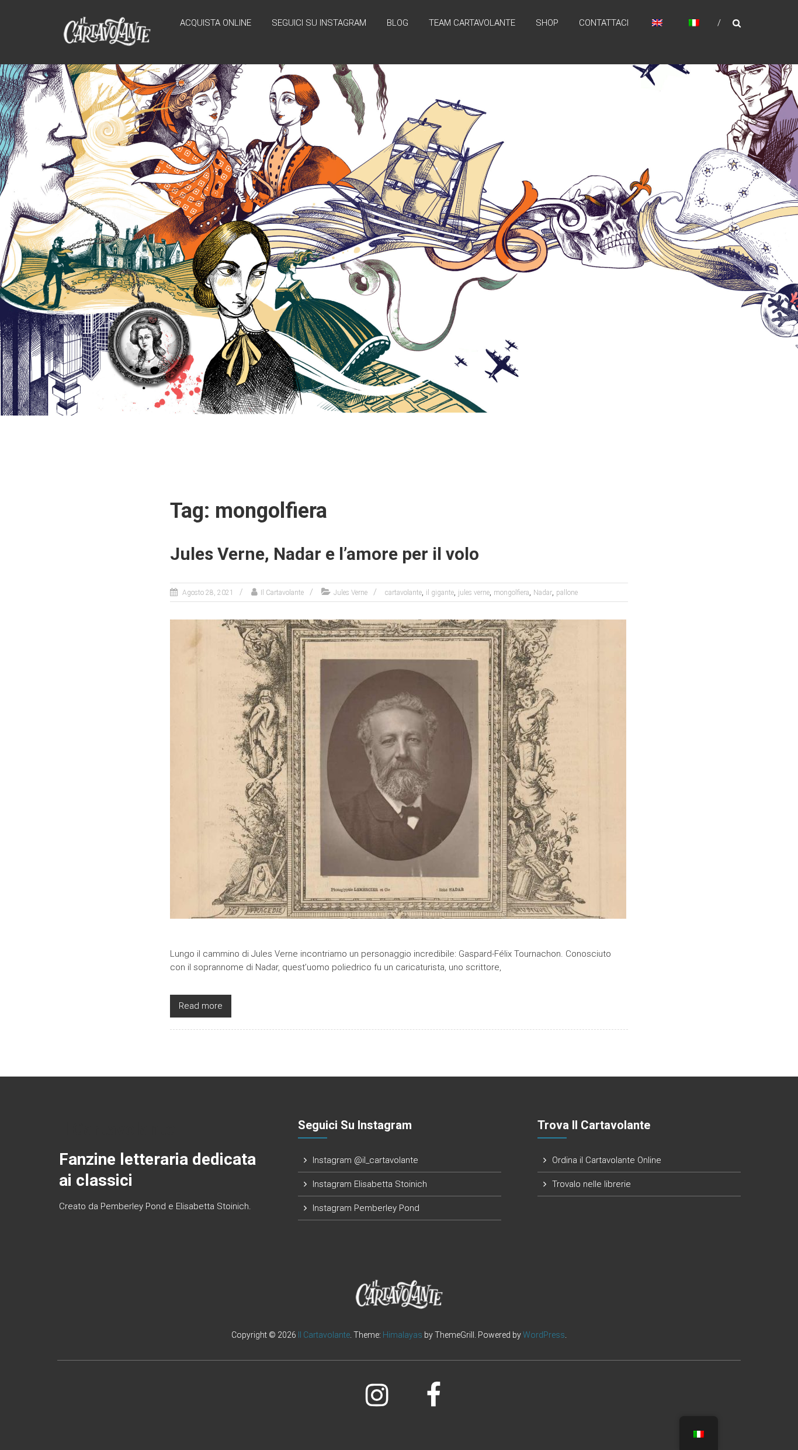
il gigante (440, 593)
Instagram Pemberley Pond (366, 1208)
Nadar (542, 593)
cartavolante (403, 593)
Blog (397, 23)
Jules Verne (350, 593)
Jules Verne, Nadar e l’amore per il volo (324, 554)
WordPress (544, 1335)
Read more (201, 1006)
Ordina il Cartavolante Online (606, 1160)
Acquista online (215, 23)
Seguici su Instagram (319, 23)
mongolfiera (511, 593)
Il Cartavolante (282, 593)
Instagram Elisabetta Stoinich (370, 1184)
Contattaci (604, 23)
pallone (567, 593)
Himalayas (402, 1335)
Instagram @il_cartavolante (365, 1160)
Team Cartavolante (472, 23)
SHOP (547, 23)
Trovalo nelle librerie (591, 1184)
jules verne (474, 593)
